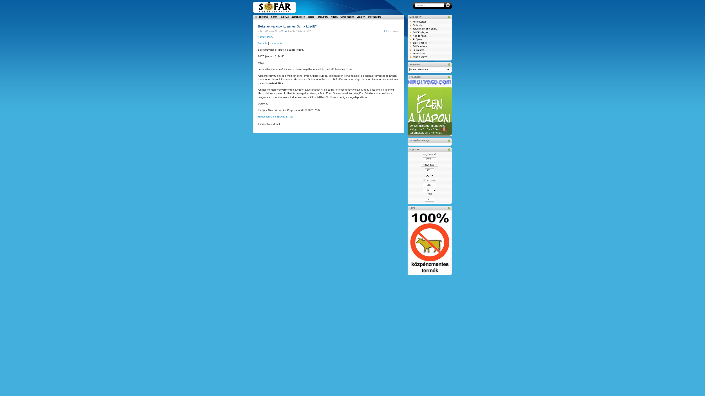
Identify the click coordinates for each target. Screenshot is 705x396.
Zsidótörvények (420, 32)
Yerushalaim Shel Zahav (425, 28)
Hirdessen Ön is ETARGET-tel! (275, 116)
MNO (308, 31)
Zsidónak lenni (420, 46)
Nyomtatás (276, 43)
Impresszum (374, 17)
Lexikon (361, 17)
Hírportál (263, 17)
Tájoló (311, 17)
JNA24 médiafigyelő (296, 31)
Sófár (274, 17)
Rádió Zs (284, 17)
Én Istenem (418, 50)
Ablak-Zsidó (419, 53)
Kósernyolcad (419, 22)
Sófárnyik (417, 25)
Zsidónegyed (298, 17)
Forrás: (265, 36)
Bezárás (262, 43)
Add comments (392, 31)
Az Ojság (417, 39)
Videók (334, 17)
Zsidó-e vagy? (420, 57)
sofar (260, 31)
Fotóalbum (322, 17)
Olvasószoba (347, 17)
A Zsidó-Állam (419, 36)
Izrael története (420, 43)
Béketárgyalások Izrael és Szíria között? (287, 26)
